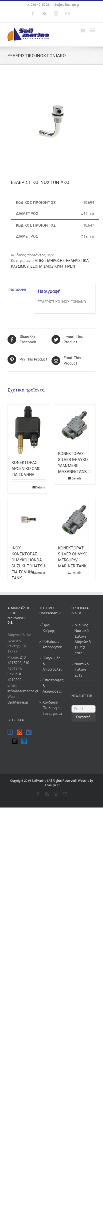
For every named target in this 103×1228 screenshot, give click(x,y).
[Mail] (15, 741)
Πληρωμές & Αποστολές (51, 664)
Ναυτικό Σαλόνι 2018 (81, 670)
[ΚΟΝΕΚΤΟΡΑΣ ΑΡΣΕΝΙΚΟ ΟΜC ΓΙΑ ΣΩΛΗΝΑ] (28, 430)
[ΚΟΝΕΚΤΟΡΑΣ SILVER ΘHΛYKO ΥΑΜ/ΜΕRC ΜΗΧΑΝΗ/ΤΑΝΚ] (74, 425)
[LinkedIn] (24, 741)
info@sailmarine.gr (66, 4)
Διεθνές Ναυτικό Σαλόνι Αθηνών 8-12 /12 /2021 (83, 639)
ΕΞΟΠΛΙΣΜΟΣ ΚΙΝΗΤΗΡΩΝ (52, 266)
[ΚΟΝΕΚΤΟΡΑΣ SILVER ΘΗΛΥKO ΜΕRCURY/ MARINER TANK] (74, 519)
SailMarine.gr (18, 702)
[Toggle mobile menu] (93, 30)
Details (40, 487)
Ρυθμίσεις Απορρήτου (51, 644)
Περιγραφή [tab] (17, 289)
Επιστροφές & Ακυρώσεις (51, 686)
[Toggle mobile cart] (82, 30)
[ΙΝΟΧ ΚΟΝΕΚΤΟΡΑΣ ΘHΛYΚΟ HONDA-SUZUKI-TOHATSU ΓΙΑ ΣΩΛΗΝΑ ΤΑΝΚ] (28, 519)
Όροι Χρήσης (48, 628)
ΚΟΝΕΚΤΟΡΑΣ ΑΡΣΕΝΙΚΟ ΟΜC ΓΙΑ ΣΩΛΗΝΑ (26, 468)
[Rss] (19, 732)
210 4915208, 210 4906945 (18, 663)
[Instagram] (29, 732)
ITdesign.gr (52, 785)
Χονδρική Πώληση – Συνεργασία (51, 708)
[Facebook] (10, 732)
